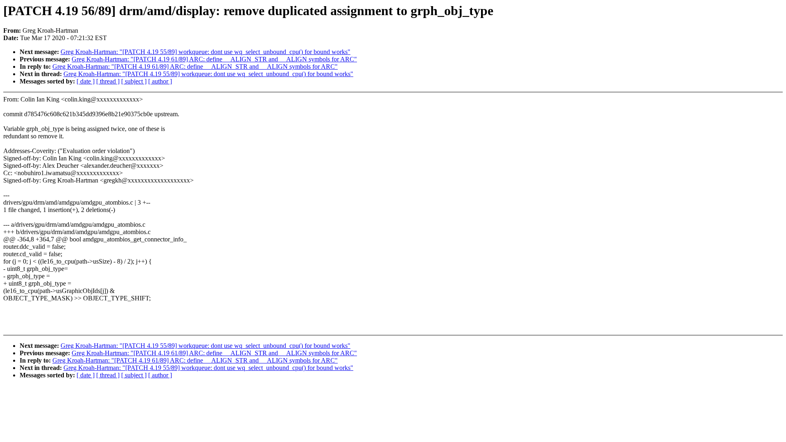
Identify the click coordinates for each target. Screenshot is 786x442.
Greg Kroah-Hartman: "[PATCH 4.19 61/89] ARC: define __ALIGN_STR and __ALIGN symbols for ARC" (214, 59)
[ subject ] (134, 81)
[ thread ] (108, 81)
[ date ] (86, 81)
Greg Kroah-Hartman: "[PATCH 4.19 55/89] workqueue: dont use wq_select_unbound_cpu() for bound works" (205, 51)
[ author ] (160, 81)
